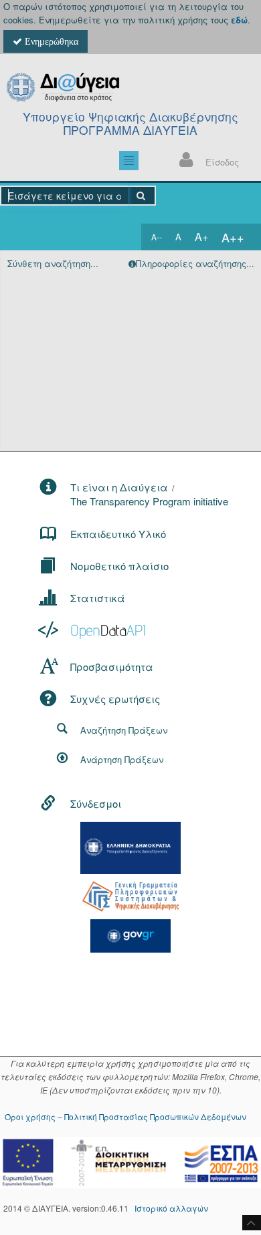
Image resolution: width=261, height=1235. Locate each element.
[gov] (130, 934)
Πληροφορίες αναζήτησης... (195, 263)
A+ (201, 236)
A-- (156, 236)
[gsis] (130, 895)
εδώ (239, 19)
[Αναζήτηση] (141, 196)
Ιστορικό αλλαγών (171, 1208)
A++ (233, 237)
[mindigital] (130, 846)
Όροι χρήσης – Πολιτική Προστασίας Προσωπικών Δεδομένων (125, 1116)
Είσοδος (222, 162)
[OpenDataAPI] (93, 630)
